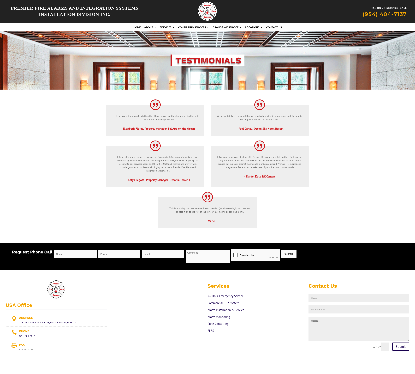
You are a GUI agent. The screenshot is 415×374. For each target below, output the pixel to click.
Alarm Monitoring (219, 317)
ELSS (211, 331)
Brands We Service (225, 27)
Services (165, 27)
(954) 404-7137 (385, 14)
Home (137, 27)
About (148, 27)
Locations (252, 27)
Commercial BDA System (223, 303)
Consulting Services (192, 27)
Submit (401, 346)
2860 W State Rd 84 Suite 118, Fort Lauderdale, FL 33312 (47, 322)
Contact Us (274, 27)
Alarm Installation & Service (226, 310)
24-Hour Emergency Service (226, 296)
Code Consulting (218, 324)
